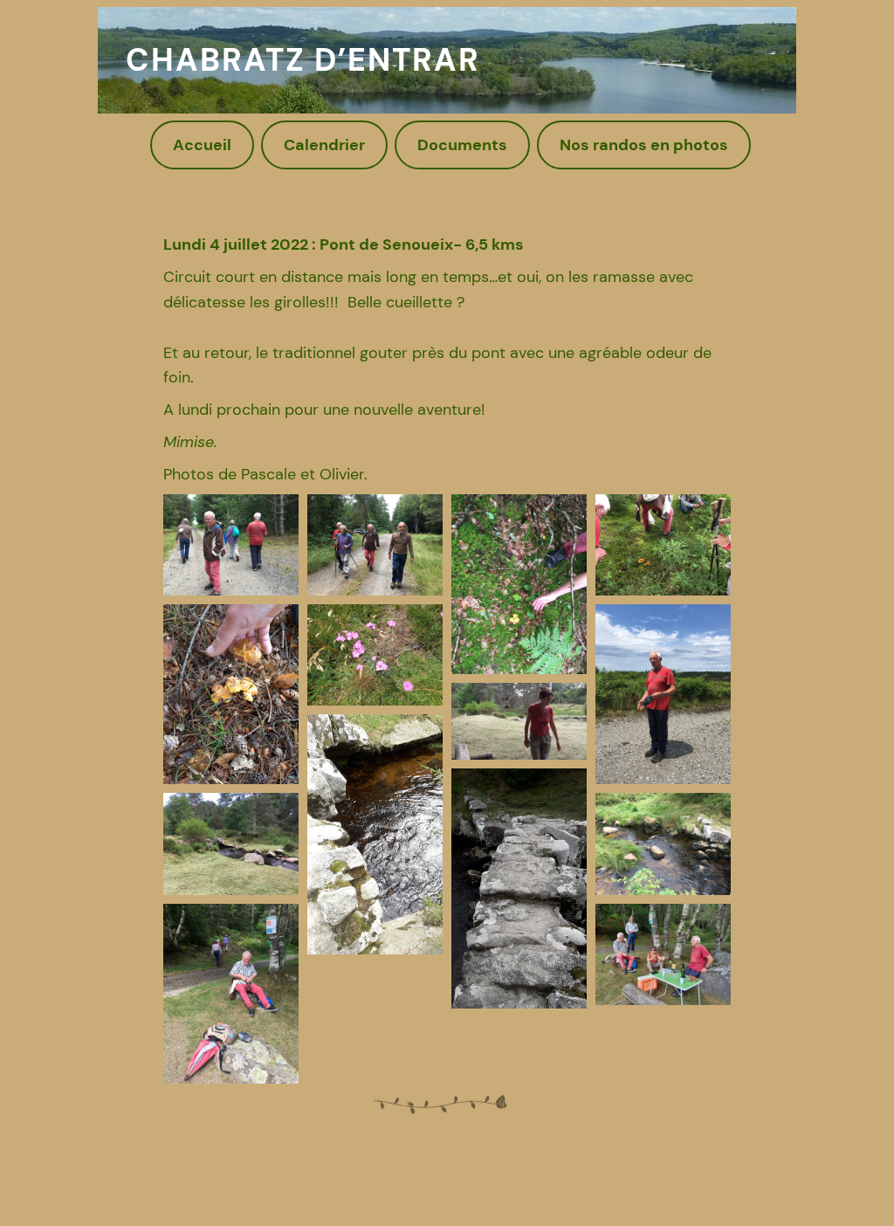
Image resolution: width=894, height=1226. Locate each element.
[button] (231, 545)
